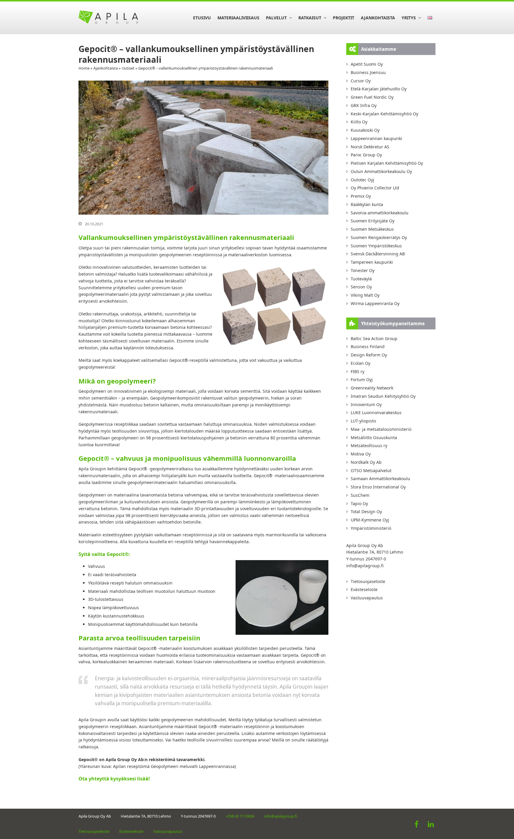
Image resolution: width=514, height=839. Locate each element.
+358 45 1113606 (239, 816)
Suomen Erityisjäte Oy (372, 221)
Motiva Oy (361, 454)
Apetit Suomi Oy (367, 64)
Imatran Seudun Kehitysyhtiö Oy (383, 396)
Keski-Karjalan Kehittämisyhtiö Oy (384, 114)
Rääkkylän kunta (367, 204)
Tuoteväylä (361, 279)
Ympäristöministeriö (371, 528)
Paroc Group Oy (366, 155)
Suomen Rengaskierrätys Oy (379, 237)
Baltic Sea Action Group (374, 338)
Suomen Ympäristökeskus (376, 246)
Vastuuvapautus (367, 598)
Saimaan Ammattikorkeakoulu (380, 478)
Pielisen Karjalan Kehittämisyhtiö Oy (387, 163)
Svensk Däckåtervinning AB (378, 254)
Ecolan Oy (360, 363)
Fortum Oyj (362, 379)
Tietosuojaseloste (368, 581)
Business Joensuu (368, 72)
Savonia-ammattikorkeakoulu (379, 213)
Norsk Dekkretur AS (370, 147)
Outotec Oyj (362, 180)
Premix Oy (361, 196)
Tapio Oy (359, 503)
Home (84, 68)
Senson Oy (361, 287)
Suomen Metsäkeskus (372, 229)
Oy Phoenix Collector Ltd (375, 188)
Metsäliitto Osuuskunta (374, 437)
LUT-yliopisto (363, 421)
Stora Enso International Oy (378, 487)
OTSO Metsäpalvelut (371, 470)
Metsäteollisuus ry (369, 445)
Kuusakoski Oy (365, 130)
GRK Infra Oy (364, 105)
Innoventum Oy (366, 404)
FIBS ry (357, 371)
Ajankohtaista (105, 68)
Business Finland (368, 346)
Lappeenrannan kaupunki (376, 138)
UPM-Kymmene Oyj (370, 520)
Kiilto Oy (359, 122)
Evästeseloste (364, 589)
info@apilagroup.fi (364, 565)
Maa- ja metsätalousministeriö (381, 429)
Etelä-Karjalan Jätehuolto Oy (379, 89)
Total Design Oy (366, 511)
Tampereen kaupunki (372, 262)
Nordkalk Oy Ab (366, 462)
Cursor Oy (361, 81)
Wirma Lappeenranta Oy (375, 303)
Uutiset (128, 68)
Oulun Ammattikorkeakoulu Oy (381, 171)
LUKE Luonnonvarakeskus (376, 412)
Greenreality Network (372, 388)
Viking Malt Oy (365, 295)
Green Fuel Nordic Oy (372, 97)
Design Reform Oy (369, 355)
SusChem (360, 495)
